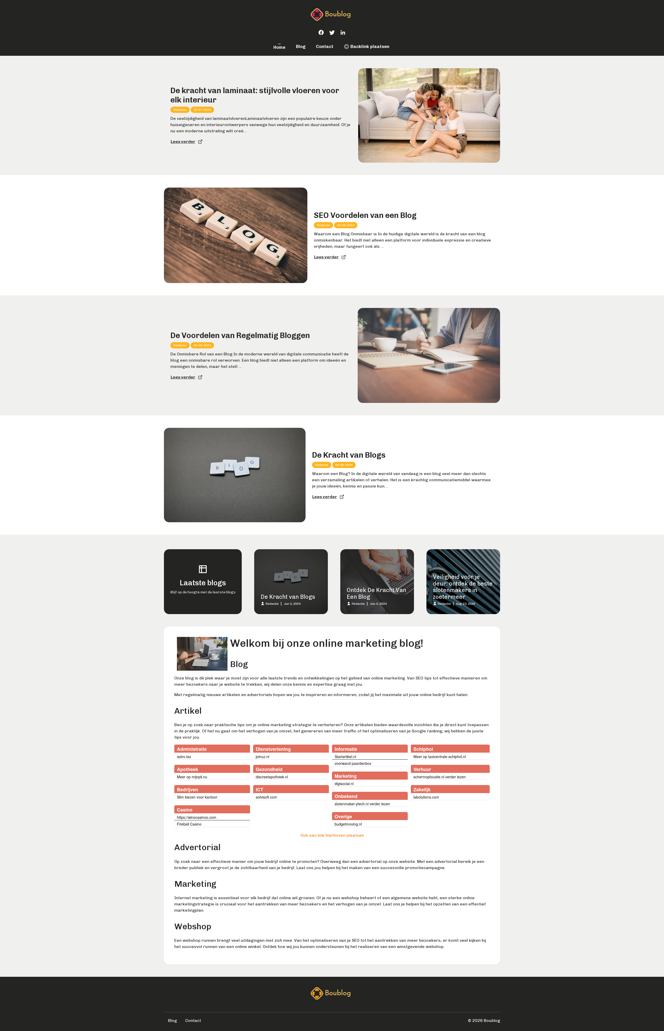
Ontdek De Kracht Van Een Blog (376, 593)
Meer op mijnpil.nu (192, 776)
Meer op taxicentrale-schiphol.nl (439, 756)
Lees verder (183, 141)
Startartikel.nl (345, 756)
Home (279, 47)
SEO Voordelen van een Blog (365, 215)
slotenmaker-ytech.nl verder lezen (362, 803)
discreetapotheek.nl (272, 776)
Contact (324, 46)
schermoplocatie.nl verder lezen (439, 776)
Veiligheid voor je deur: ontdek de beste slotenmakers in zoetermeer (463, 587)
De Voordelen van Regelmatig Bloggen (240, 335)
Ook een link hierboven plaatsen (332, 835)
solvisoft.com (266, 797)
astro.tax (184, 756)
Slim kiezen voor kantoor (197, 797)
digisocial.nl (344, 783)
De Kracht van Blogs (349, 455)
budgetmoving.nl (348, 824)
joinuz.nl (262, 756)
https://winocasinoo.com (196, 817)
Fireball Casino (189, 824)
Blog (301, 46)
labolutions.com (426, 797)
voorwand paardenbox (353, 763)
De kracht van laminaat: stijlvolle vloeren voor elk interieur (254, 95)
